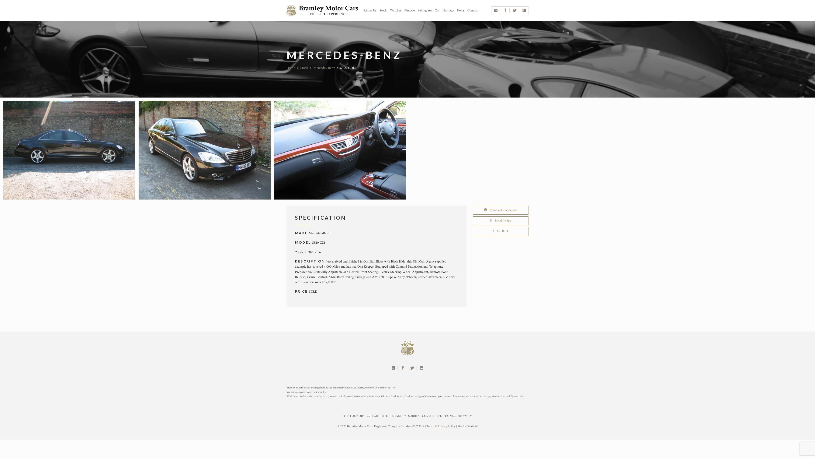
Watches (395, 10)
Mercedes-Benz (324, 68)
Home (291, 68)
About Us (370, 10)
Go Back (501, 231)
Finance (409, 10)
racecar (472, 426)
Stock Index (501, 220)
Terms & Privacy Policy (440, 426)
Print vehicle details (502, 210)
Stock (383, 10)
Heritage (448, 10)
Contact (472, 10)
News (460, 10)
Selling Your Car (429, 10)
